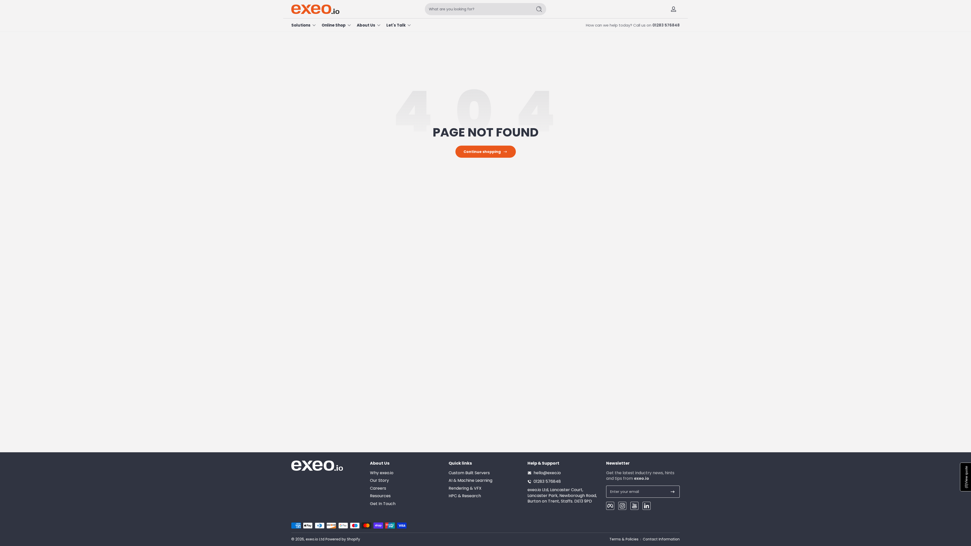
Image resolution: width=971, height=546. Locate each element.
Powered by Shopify (342, 539)
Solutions (301, 25)
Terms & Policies (623, 539)
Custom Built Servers (469, 473)
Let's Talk (396, 25)
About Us (366, 25)
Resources (380, 496)
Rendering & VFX (465, 488)
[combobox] (477, 9)
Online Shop (334, 25)
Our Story (379, 480)
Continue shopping (482, 151)
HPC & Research (465, 496)
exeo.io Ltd (315, 539)
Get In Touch (382, 504)
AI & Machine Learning (470, 480)
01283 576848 (666, 25)
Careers (378, 488)
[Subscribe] (673, 492)
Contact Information (661, 539)
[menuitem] (407, 473)
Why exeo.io (381, 473)
